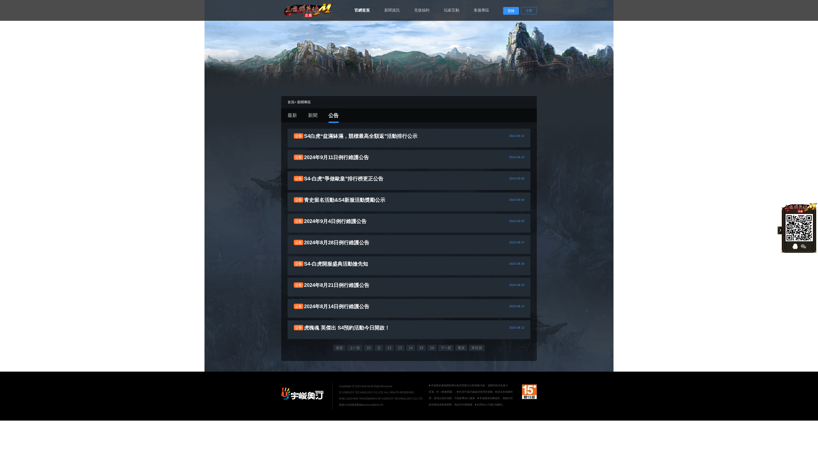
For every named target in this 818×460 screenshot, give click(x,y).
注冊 (529, 10)
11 (379, 348)
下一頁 (446, 348)
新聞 (312, 115)
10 (368, 348)
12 (389, 348)
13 (400, 348)
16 (432, 348)
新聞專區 (304, 102)
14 (411, 348)
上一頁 (355, 348)
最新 (292, 115)
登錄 (511, 11)
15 (421, 348)
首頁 (291, 102)
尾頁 (461, 348)
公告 (333, 115)
